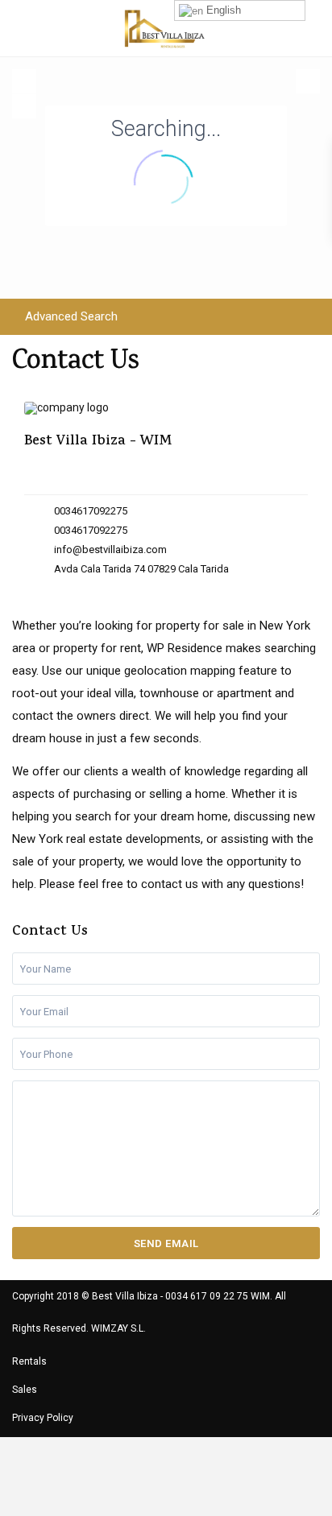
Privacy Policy (42, 1417)
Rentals (29, 1361)
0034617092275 (90, 511)
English (222, 10)
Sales (24, 1389)
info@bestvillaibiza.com (110, 549)
